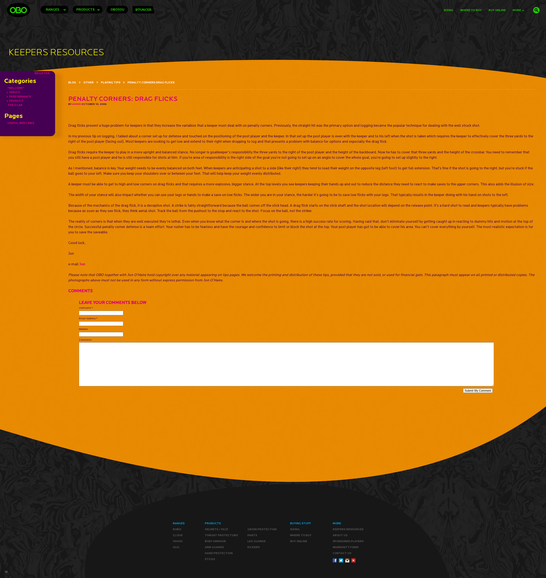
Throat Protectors (221, 535)
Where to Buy (471, 10)
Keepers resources (348, 529)
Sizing (448, 10)
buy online (497, 10)
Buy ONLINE (298, 541)
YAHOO (178, 541)
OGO (176, 547)
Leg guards (256, 541)
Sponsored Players (348, 541)
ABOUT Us (340, 535)
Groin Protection (262, 529)
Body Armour (215, 541)
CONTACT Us (342, 553)
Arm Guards (214, 547)
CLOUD (178, 535)
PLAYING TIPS (110, 82)
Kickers (253, 547)
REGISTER (42, 73)
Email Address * (88, 318)
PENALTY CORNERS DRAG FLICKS (151, 82)
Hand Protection (219, 553)
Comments (85, 339)
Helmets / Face (216, 529)
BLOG (72, 82)
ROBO (177, 529)
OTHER (88, 82)
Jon (82, 264)
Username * (86, 307)
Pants (252, 535)
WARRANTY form (345, 547)
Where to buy (300, 535)
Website (83, 329)
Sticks (210, 559)
